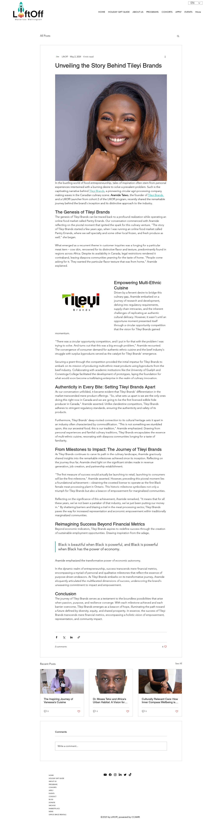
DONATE (52, 802)
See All (178, 663)
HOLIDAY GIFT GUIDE (56, 778)
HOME (51, 775)
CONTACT (52, 796)
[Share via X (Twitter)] (64, 637)
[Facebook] (110, 774)
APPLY (51, 790)
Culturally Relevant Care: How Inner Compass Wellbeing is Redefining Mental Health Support (160, 700)
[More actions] (165, 56)
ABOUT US (52, 781)
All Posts (45, 35)
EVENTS (51, 793)
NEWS (51, 812)
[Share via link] (78, 637)
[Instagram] (115, 774)
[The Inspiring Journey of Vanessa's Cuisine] (62, 681)
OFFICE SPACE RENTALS (57, 815)
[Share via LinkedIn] (71, 637)
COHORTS (52, 787)
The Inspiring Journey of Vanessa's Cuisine (58, 700)
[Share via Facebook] (56, 637)
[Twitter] (125, 774)
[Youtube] (105, 774)
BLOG (51, 799)
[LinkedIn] (120, 774)
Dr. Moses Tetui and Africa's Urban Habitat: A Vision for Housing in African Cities (109, 700)
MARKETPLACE (54, 808)
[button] (152, 12)
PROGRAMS (53, 784)
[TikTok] (130, 774)
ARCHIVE (52, 805)
